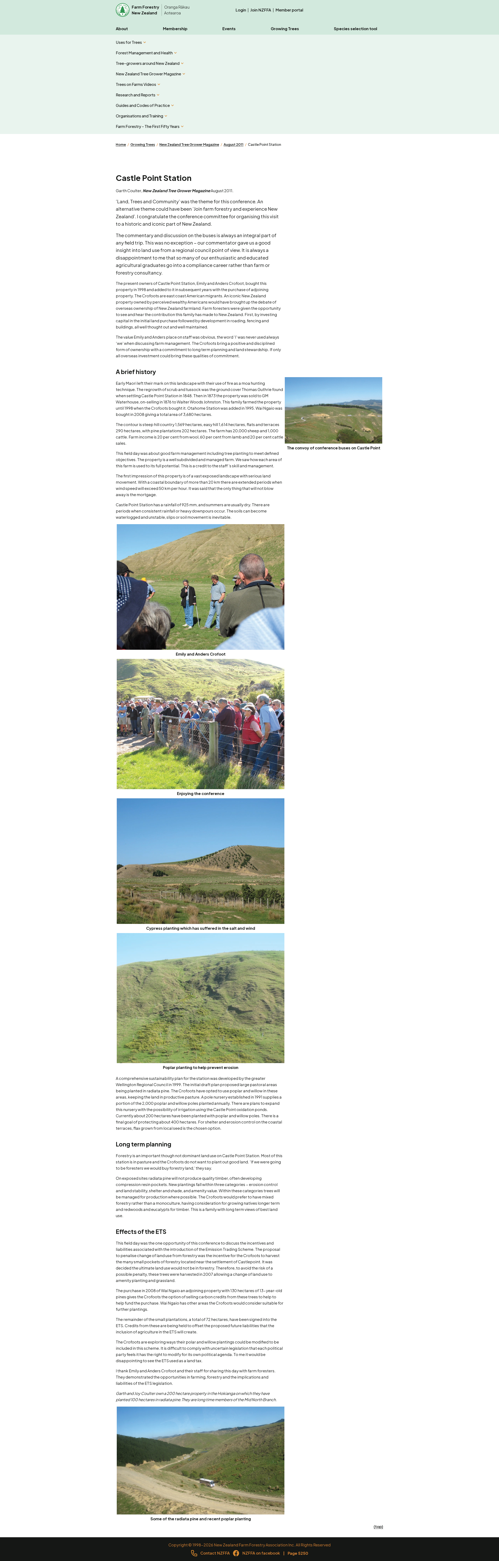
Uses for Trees (129, 42)
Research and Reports (135, 94)
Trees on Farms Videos (136, 84)
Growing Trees (285, 28)
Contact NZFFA (215, 1552)
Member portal (289, 9)
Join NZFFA (260, 9)
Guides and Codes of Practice (143, 105)
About (122, 28)
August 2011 (233, 144)
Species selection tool (355, 28)
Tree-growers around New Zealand (148, 63)
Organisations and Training (139, 115)
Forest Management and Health (144, 52)
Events (229, 28)
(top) (378, 1526)
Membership (175, 28)
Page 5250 (298, 1553)
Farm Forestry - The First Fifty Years (148, 126)
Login (240, 9)
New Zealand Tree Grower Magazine (148, 73)
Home (121, 144)
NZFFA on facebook (261, 1552)
